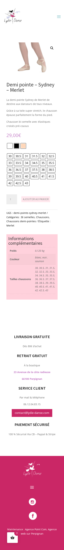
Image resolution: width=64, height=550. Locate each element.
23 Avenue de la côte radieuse (32, 372)
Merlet (10, 225)
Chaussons (42, 217)
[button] (52, 48)
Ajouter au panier (36, 199)
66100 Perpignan (32, 379)
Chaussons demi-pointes (21, 221)
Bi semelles (28, 217)
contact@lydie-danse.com (32, 413)
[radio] (9, 146)
